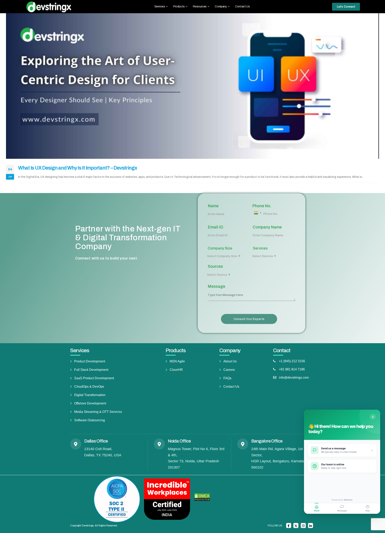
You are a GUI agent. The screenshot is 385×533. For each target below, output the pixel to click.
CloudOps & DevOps (89, 386)
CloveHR (176, 369)
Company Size (220, 248)
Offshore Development (90, 403)
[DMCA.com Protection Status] (202, 497)
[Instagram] (303, 525)
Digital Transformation (89, 395)
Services (260, 248)
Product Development (89, 361)
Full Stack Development (91, 369)
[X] (295, 525)
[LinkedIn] (310, 525)
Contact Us (242, 6)
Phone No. (262, 206)
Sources (215, 266)
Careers (229, 369)
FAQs (227, 378)
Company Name (267, 227)
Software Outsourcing (89, 420)
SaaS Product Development (94, 378)
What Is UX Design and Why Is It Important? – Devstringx (77, 168)
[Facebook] (288, 525)
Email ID (215, 227)
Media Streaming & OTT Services (98, 411)
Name (213, 206)
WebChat (348, 500)
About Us (230, 361)
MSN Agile (177, 361)
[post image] (192, 86)
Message (216, 286)
